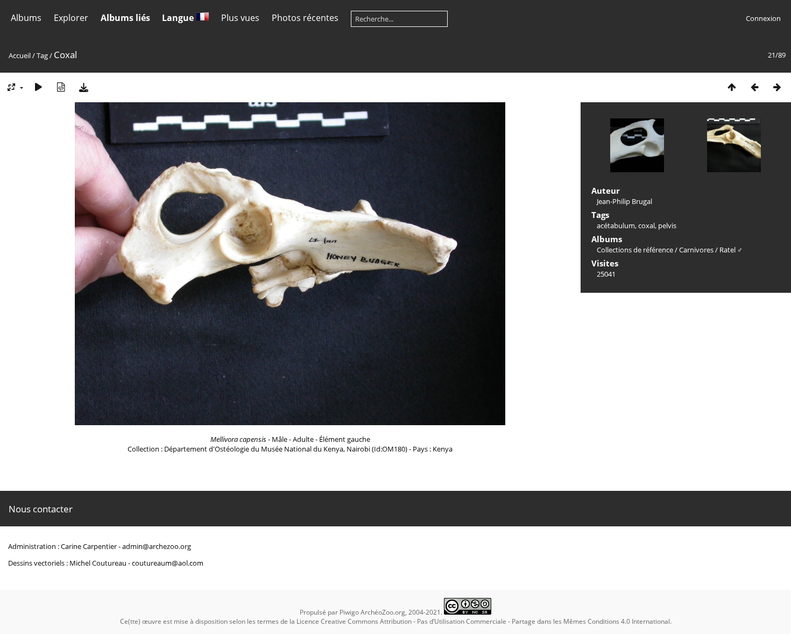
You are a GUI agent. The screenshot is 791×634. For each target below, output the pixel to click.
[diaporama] (38, 87)
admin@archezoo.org (156, 546)
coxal (646, 225)
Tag (42, 55)
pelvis (667, 225)
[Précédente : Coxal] (754, 87)
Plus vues (240, 18)
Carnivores (696, 250)
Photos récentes (305, 18)
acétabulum (616, 225)
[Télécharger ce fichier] (83, 87)
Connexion (763, 18)
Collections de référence (635, 250)
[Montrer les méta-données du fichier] (61, 87)
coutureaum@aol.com (167, 563)
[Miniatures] (732, 87)
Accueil (20, 55)
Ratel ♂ (731, 250)
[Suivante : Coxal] (777, 87)
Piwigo (349, 612)
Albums (26, 18)
